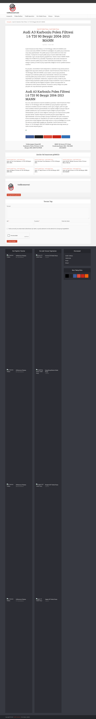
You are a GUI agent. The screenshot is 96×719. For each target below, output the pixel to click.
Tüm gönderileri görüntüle (14, 195)
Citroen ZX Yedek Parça (51, 255)
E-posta (37, 221)
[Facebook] (75, 276)
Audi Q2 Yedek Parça (39, 159)
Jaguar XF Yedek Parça (51, 599)
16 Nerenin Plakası (21, 599)
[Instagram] (67, 276)
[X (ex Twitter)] (71, 276)
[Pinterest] (82, 276)
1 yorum (47, 257)
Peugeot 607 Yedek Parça (51, 484)
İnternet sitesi (66, 221)
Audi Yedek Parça (54, 29)
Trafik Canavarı (17, 717)
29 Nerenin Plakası (21, 370)
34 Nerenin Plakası (21, 255)
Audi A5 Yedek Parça (11, 168)
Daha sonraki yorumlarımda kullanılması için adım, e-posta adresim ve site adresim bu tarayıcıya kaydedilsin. (39, 228)
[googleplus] (79, 276)
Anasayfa (9, 16)
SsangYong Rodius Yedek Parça (51, 370)
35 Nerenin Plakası (21, 484)
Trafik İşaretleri (29, 16)
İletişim (57, 16)
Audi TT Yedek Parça (39, 168)
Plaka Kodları (18, 16)
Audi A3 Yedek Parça (42, 29)
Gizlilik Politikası (69, 255)
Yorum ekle (51, 44)
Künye (50, 16)
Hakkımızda (68, 258)
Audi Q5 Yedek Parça (67, 159)
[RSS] (86, 276)
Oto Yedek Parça (41, 16)
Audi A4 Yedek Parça (11, 159)
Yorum (8, 206)
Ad (8, 221)
